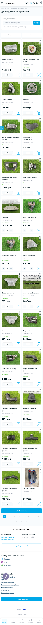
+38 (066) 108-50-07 (7, 539)
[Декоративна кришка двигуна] (11, 166)
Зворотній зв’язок (7, 587)
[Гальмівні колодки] (32, 477)
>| (26, 521)
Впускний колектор (29, 408)
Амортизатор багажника (31, 293)
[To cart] (18, 75)
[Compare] (19, 43)
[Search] (37, 3)
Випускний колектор (30, 217)
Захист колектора (8, 59)
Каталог (7, 8)
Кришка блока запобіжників (27, 138)
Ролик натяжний (7, 99)
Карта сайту (5, 590)
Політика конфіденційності (10, 585)
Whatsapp (7, 565)
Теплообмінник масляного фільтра (11, 138)
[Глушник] (11, 206)
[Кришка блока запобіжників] (32, 126)
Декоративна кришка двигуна (9, 178)
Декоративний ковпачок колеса (31, 60)
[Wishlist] (19, 40)
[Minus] (3, 75)
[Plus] (11, 75)
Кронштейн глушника (30, 177)
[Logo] (10, 3)
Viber (6, 562)
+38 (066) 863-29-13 (7, 537)
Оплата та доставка (7, 582)
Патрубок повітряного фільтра (30, 370)
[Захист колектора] (11, 48)
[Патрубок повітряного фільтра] (32, 358)
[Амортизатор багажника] (32, 282)
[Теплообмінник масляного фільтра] (11, 126)
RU (31, 3)
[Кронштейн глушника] (32, 166)
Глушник (5, 217)
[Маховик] (32, 88)
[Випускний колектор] (32, 206)
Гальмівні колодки (29, 488)
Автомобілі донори (7, 593)
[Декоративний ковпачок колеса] (32, 48)
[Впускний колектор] (32, 397)
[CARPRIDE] (21, 529)
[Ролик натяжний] (11, 88)
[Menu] (2, 3)
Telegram (7, 559)
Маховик (26, 99)
